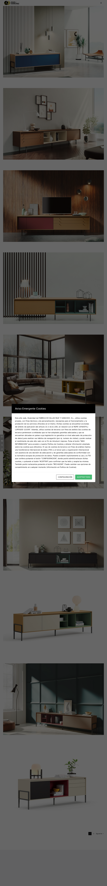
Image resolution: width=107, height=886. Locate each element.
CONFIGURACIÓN (65, 477)
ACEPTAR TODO (83, 477)
